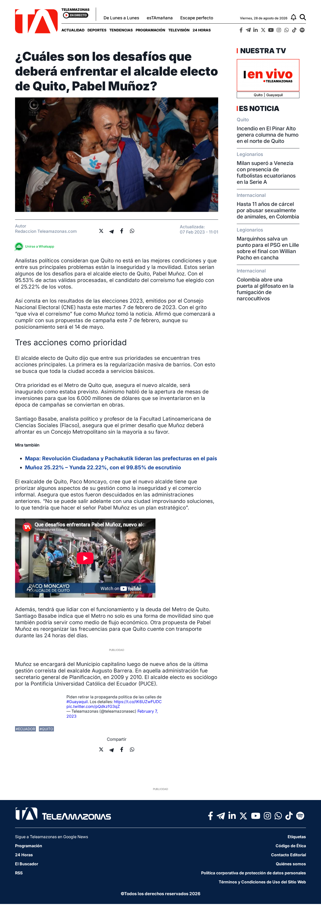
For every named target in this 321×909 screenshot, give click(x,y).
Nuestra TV (262, 50)
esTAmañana (160, 17)
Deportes (97, 30)
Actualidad (73, 30)
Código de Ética (291, 845)
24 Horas (202, 30)
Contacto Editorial (288, 854)
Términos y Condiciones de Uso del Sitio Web (262, 881)
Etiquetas (297, 836)
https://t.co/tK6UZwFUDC (138, 701)
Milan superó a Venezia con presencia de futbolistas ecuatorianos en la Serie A (266, 172)
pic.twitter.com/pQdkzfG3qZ (93, 706)
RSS (19, 872)
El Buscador (26, 863)
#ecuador (25, 729)
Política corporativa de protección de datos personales (253, 872)
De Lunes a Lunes (121, 17)
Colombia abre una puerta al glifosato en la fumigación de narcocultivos (265, 289)
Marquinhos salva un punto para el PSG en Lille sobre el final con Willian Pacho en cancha (268, 248)
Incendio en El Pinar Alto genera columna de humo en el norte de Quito (267, 134)
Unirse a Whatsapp (39, 246)
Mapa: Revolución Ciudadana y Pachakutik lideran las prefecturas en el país (121, 458)
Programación (150, 30)
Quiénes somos (291, 863)
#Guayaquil (77, 701)
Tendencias (121, 30)
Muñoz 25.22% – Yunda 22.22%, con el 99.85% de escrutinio (103, 467)
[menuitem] (73, 30)
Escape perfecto (196, 17)
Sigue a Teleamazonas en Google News (51, 836)
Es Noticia (259, 108)
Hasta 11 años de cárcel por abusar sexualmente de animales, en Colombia (268, 210)
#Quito (46, 729)
